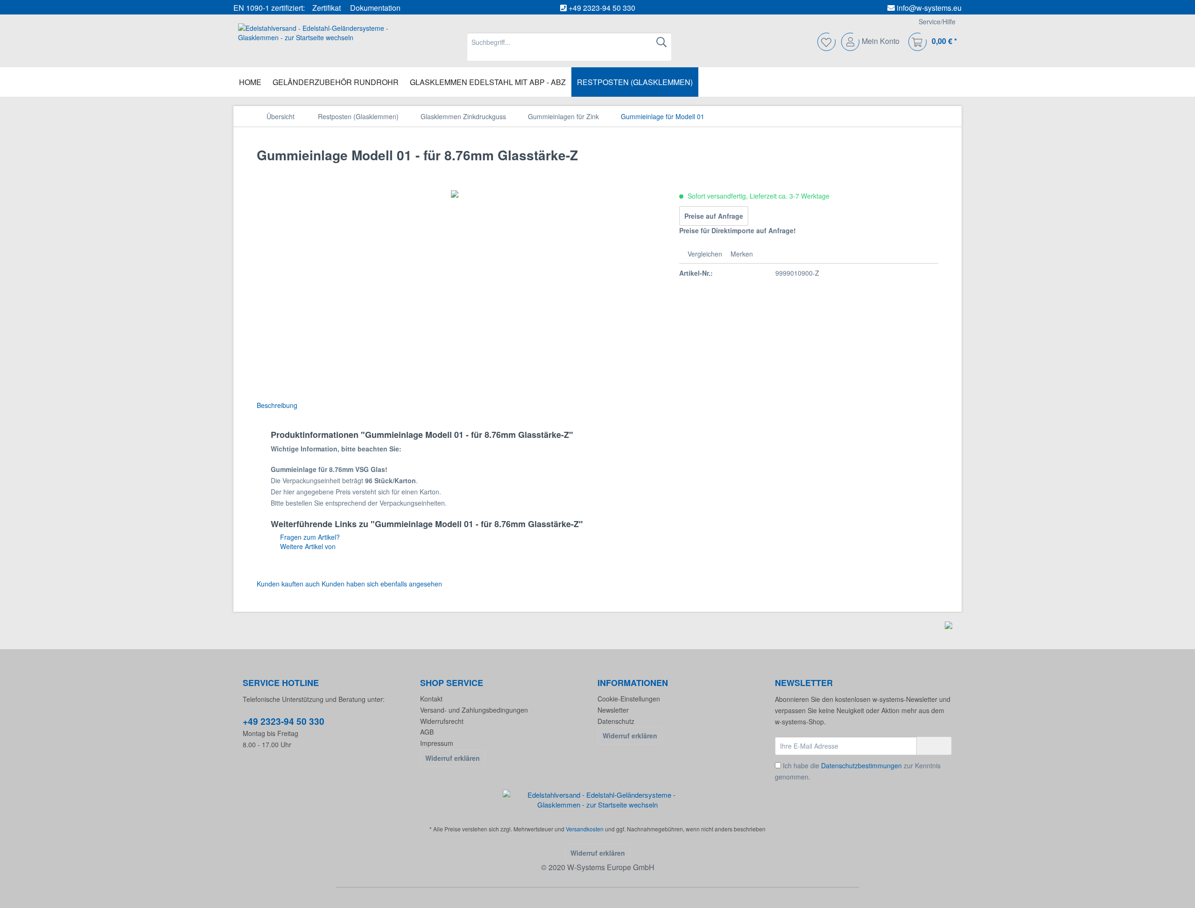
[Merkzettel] (827, 42)
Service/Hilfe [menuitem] (937, 21)
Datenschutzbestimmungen (861, 765)
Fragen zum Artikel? (309, 537)
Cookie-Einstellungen (629, 698)
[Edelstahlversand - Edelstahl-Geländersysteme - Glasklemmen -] (598, 799)
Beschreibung (277, 405)
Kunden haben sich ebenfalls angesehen (382, 583)
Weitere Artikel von (307, 546)
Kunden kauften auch (288, 583)
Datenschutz (616, 721)
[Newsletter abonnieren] (934, 745)
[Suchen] (661, 42)
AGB (427, 731)
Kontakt (431, 698)
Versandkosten (585, 829)
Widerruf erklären (452, 758)
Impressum (436, 743)
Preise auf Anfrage (713, 216)
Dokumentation (375, 7)
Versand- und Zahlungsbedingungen (474, 710)
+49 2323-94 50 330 (602, 7)
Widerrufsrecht (442, 721)
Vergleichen (704, 253)
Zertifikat (326, 7)
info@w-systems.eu (929, 7)
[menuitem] (569, 47)
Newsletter (613, 710)
